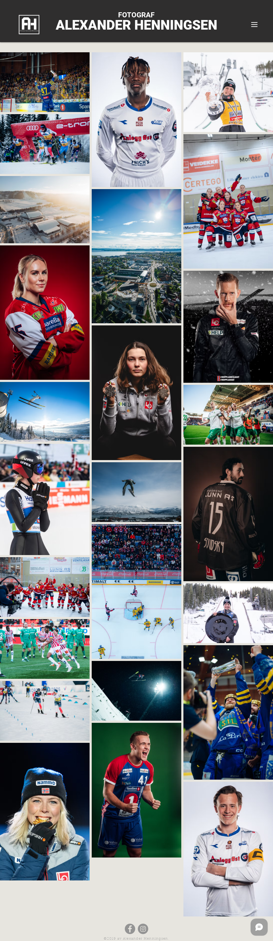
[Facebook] (130, 929)
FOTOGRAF (136, 15)
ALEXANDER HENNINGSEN (136, 25)
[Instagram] (143, 929)
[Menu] (254, 24)
